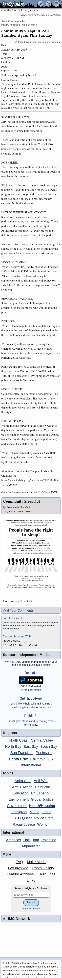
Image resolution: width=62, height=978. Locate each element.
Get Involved (18, 868)
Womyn (43, 824)
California (37, 759)
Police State (44, 818)
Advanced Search (31, 908)
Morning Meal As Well (17, 636)
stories (23, 721)
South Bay (48, 746)
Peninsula (44, 753)
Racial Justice (24, 824)
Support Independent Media (26, 655)
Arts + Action (22, 787)
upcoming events (46, 721)
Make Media (36, 862)
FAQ (19, 862)
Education (21, 793)
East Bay (30, 746)
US (50, 759)
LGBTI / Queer (20, 818)
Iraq (36, 840)
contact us (45, 707)
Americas (13, 840)
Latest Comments (13, 618)
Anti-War (41, 781)
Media (34, 812)
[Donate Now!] (31, 680)
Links (31, 880)
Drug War (42, 787)
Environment (18, 799)
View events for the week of (41, 15)
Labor (46, 812)
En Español (40, 793)
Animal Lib (23, 781)
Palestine (48, 840)
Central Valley (42, 740)
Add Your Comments (18, 610)
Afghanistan (31, 846)
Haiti (27, 840)
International (31, 765)
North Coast (18, 740)
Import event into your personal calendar (39, 42)
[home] (31, 4)
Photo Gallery (43, 868)
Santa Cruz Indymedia (13, 21)
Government (17, 806)
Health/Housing (42, 806)
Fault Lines (46, 874)
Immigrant (19, 812)
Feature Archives (20, 874)
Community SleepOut (21, 501)
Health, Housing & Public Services (19, 24)
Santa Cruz (18, 759)
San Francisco (21, 753)
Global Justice (42, 799)
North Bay (13, 746)
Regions (10, 733)
